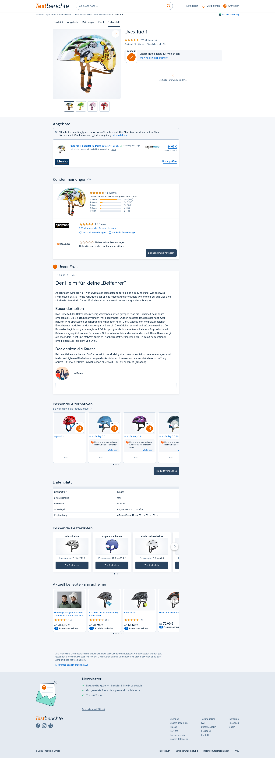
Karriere (174, 731)
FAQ (203, 723)
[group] (81, 106)
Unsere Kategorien (179, 739)
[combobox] (120, 6)
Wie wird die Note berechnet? (154, 58)
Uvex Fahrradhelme (102, 15)
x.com (232, 727)
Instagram (234, 719)
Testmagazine (208, 719)
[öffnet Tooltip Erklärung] (89, 179)
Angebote (72, 22)
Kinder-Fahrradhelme (83, 15)
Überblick (58, 22)
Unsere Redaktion (179, 723)
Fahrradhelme (65, 15)
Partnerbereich (177, 735)
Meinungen (88, 22)
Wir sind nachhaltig (230, 15)
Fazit (101, 22)
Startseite (40, 15)
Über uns (174, 719)
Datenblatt (114, 22)
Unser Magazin (208, 727)
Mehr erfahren (120, 135)
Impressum (164, 751)
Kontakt (205, 735)
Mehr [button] (114, 149)
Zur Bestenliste (76, 566)
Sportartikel (51, 15)
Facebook (234, 723)
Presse (173, 727)
